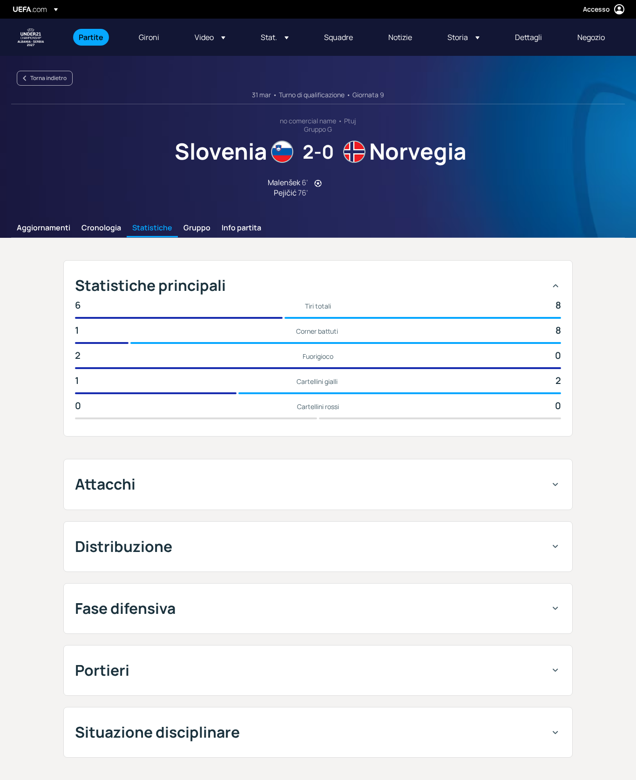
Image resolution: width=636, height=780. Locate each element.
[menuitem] (97, 37)
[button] (210, 37)
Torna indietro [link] (48, 78)
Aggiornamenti (43, 228)
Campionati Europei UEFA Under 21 (30, 37)
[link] (91, 37)
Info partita (241, 228)
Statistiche (152, 228)
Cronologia (101, 228)
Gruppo (196, 228)
